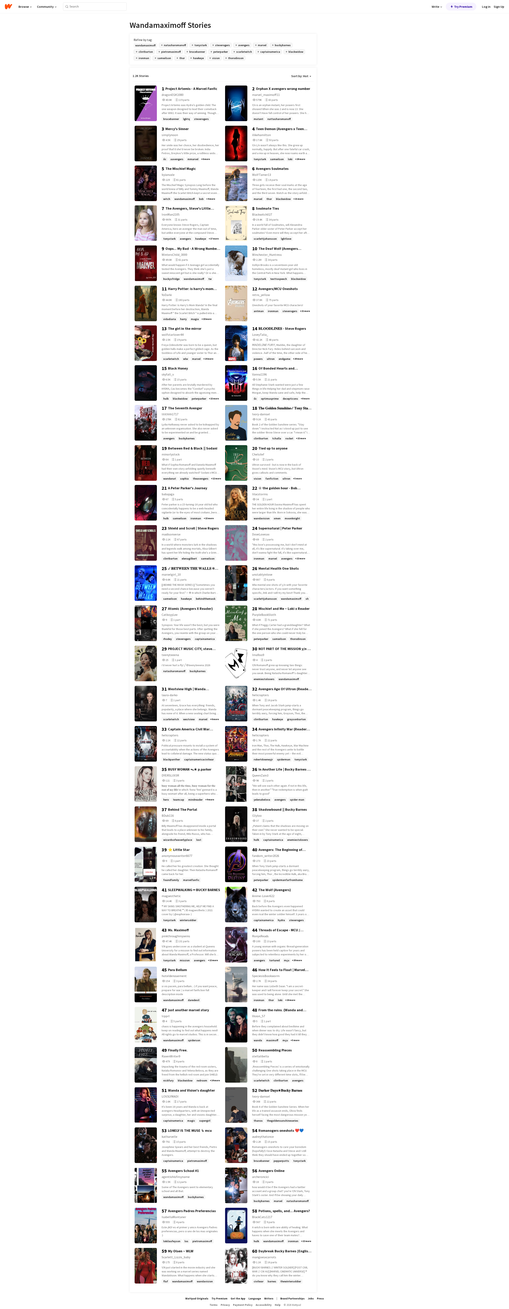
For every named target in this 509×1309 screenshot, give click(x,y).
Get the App (238, 1298)
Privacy (225, 1305)
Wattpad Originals (196, 1298)
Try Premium (463, 7)
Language (255, 1298)
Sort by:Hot (299, 76)
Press (320, 1298)
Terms (214, 1305)
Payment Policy (243, 1305)
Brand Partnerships (292, 1298)
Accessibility (264, 1305)
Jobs (311, 1298)
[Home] (8, 6)
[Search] (67, 7)
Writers (268, 1298)
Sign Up (499, 7)
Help (278, 1305)
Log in (486, 7)
